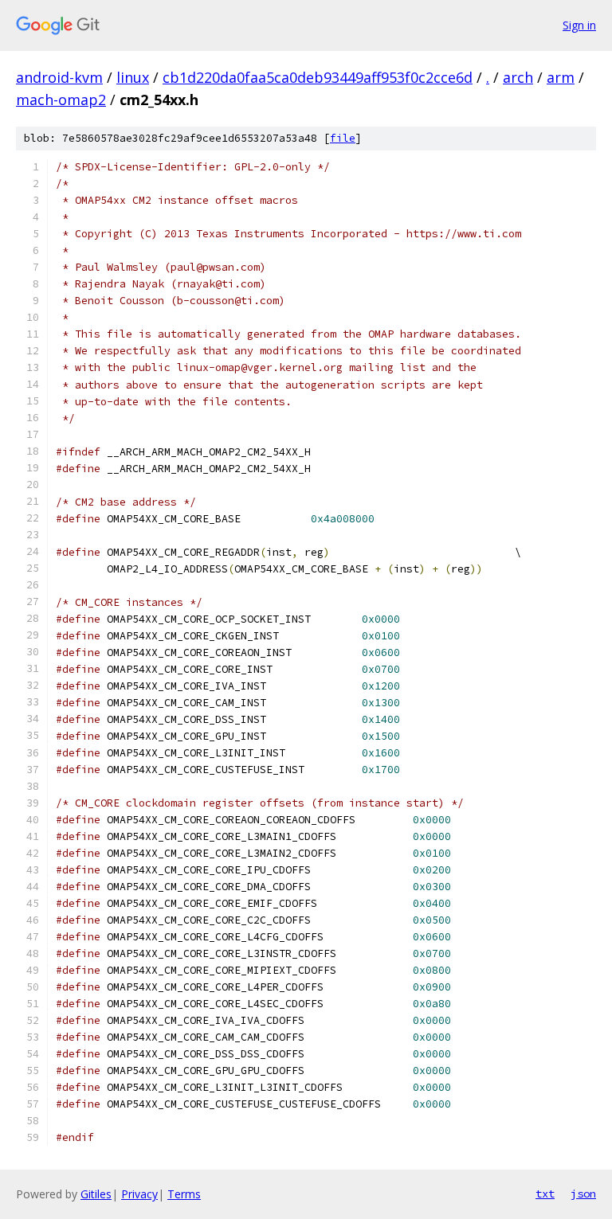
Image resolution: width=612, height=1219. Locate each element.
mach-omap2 (61, 99)
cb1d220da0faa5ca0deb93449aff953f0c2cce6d (318, 77)
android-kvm (59, 77)
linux (132, 77)
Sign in (579, 25)
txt (545, 1193)
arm (561, 77)
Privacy (139, 1193)
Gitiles (96, 1193)
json (583, 1193)
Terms (184, 1193)
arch (518, 77)
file (342, 138)
